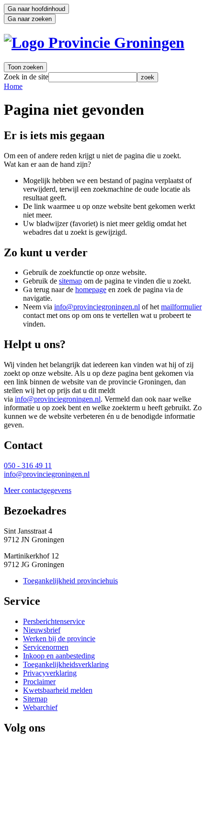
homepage (90, 289)
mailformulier (181, 307)
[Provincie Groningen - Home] (94, 42)
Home (13, 86)
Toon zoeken (25, 67)
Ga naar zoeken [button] (30, 18)
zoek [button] (147, 77)
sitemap (70, 281)
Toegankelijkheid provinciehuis (70, 581)
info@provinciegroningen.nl (97, 307)
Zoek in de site (26, 77)
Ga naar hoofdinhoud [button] (36, 8)
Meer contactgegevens (37, 490)
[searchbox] (92, 77)
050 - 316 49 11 (28, 465)
